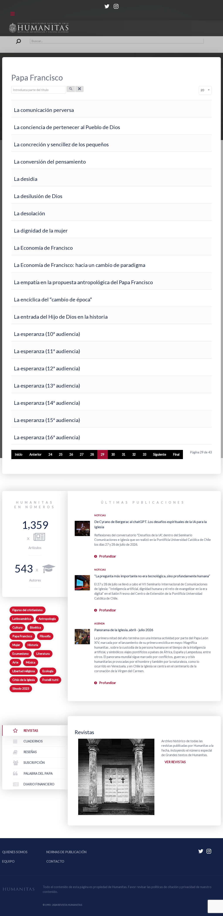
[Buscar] (71, 89)
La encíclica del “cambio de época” (53, 299)
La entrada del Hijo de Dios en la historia (61, 316)
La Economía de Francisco (43, 247)
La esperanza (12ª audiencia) (47, 368)
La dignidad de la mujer (41, 230)
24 (50, 454)
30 (113, 454)
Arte (15, 662)
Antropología (47, 618)
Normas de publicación (66, 852)
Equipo (8, 861)
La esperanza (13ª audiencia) (47, 385)
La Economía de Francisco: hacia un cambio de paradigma (79, 265)
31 (123, 454)
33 (144, 454)
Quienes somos (14, 852)
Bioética (35, 627)
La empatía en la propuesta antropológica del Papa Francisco (83, 282)
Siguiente (159, 454)
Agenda (99, 623)
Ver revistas (175, 762)
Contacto (55, 861)
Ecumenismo (20, 653)
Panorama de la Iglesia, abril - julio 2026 (123, 630)
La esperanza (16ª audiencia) (47, 437)
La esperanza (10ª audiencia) (47, 334)
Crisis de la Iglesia (23, 680)
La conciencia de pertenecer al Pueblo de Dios (67, 127)
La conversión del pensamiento (50, 161)
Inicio (18, 454)
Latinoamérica (21, 618)
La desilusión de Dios (38, 196)
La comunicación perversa (44, 110)
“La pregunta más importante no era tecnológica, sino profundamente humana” (152, 576)
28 (92, 454)
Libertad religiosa (23, 671)
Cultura (17, 627)
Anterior (35, 454)
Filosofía (45, 636)
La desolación (29, 213)
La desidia (25, 179)
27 (81, 454)
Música (30, 662)
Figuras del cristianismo (27, 610)
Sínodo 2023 (20, 688)
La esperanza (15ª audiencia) (47, 420)
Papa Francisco (22, 636)
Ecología (47, 671)
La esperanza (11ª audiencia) (47, 351)
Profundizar (107, 556)
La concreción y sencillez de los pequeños (61, 144)
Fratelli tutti (50, 680)
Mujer (16, 645)
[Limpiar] (79, 89)
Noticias (100, 515)
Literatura (43, 653)
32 (134, 454)
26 (71, 454)
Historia (33, 645)
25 (61, 454)
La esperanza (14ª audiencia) (47, 403)
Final (176, 454)
